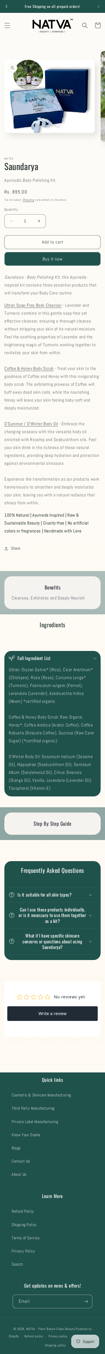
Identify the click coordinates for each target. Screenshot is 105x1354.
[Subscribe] (85, 1301)
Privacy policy (57, 1336)
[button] (7, 25)
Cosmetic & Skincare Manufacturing (41, 1095)
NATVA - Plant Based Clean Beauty (50, 1329)
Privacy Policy (23, 1251)
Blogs (16, 1148)
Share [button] (15, 548)
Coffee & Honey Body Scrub (29, 368)
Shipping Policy (24, 1224)
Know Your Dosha (26, 1134)
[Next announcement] (98, 6)
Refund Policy (23, 1211)
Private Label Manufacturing (35, 1121)
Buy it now (53, 259)
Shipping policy (55, 1345)
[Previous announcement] (6, 6)
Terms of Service (26, 1237)
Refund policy (33, 1336)
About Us (19, 1174)
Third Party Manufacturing (33, 1108)
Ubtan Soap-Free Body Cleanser (33, 305)
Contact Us (21, 1161)
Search (17, 1264)
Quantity (11, 209)
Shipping (28, 200)
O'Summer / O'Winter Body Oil (31, 423)
